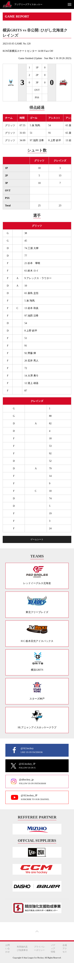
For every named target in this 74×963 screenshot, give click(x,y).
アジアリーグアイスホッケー (28, 4)
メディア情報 (53, 948)
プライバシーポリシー (39, 948)
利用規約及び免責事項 (22, 948)
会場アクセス (65, 948)
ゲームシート (37, 539)
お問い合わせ (7, 948)
